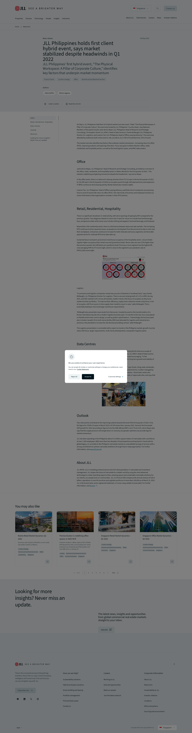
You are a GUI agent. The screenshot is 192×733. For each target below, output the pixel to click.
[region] (96, 366)
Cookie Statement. (83, 369)
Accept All (88, 377)
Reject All (74, 377)
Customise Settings (116, 376)
